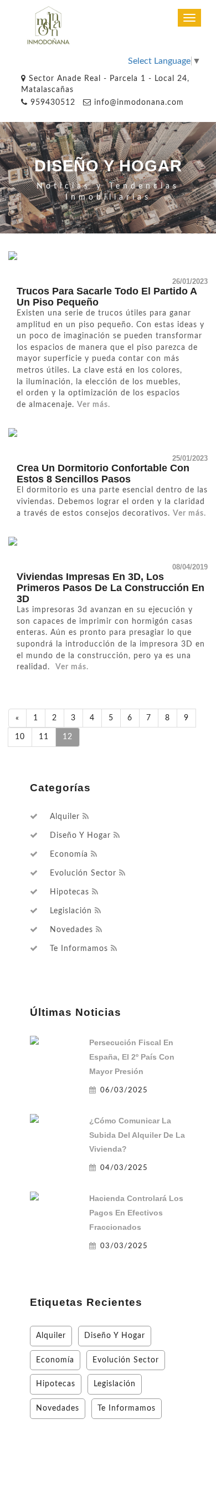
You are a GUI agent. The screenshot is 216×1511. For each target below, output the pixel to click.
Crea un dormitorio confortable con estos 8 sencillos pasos (103, 473)
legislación (71, 911)
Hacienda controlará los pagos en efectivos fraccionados (136, 1213)
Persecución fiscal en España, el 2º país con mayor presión (131, 1057)
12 (68, 736)
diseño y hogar (80, 836)
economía (69, 854)
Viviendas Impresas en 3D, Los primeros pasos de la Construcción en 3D (110, 587)
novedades (71, 930)
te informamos (79, 949)
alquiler (65, 817)
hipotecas (69, 892)
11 (44, 736)
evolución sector (83, 873)
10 (20, 736)
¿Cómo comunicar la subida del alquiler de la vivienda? (137, 1135)
